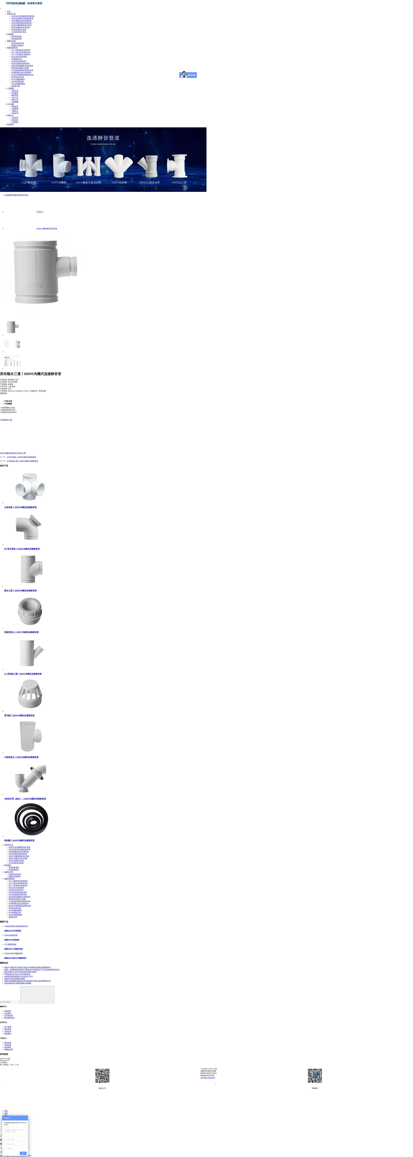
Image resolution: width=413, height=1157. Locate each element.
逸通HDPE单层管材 (11, 940)
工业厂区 (14, 97)
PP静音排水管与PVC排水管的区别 (17, 974)
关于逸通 (10, 104)
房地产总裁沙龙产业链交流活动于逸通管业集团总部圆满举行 (27, 967)
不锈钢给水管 (16, 59)
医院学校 (14, 95)
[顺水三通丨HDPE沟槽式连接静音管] (30, 586)
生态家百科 (8, 1015)
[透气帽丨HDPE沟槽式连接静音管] (30, 711)
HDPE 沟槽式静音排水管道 (19, 856)
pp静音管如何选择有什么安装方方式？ (19, 976)
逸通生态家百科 (17, 45)
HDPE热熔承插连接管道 (18, 854)
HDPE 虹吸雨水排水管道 (18, 858)
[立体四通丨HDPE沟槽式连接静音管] (30, 503)
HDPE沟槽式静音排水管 (9, 453)
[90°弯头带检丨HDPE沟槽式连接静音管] (30, 544)
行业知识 (14, 118)
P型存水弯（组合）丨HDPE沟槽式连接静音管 (25, 799)
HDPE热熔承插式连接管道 (21, 23)
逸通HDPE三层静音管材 (13, 949)
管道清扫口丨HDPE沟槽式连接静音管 (21, 632)
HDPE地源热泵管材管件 (20, 63)
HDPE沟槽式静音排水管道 (21, 25)
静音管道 (7, 1043)
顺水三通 (22, 453)
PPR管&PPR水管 (17, 43)
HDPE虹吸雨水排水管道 (20, 27)
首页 (9, 11)
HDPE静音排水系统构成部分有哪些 (17, 983)
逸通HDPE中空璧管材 (12, 931)
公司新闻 (14, 122)
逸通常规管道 (12, 48)
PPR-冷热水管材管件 (16, 888)
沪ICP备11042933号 (207, 1078)
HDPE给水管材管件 (18, 61)
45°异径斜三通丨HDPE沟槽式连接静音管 (22, 461)
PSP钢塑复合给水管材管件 (21, 72)
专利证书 (14, 113)
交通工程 (14, 90)
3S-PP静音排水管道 (18, 32)
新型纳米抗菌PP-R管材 (20, 68)
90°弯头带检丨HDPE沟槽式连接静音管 (22, 549)
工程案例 (10, 88)
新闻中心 (10, 115)
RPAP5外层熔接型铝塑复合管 (22, 75)
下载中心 (14, 111)
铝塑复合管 (15, 86)
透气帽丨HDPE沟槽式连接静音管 (19, 715)
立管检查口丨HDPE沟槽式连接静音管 (21, 757)
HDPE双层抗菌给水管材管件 (22, 66)
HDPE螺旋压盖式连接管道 (21, 20)
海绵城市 (10, 34)
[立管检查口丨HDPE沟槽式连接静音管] (30, 753)
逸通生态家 (11, 41)
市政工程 (14, 99)
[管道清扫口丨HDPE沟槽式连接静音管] (30, 628)
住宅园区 (14, 93)
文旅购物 (14, 102)
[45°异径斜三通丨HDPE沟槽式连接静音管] (30, 669)
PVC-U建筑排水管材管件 (20, 50)
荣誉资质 (14, 106)
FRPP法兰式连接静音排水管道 (22, 16)
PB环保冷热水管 (17, 77)
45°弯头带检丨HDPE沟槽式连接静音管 (21, 457)
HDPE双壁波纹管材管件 (18, 892)
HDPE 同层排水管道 (16, 861)
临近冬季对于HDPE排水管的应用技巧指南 (20, 972)
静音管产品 (11, 14)
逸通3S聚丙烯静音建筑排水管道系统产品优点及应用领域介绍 (27, 981)
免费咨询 (3, 393)
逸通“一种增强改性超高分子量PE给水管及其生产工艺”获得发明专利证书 (31, 970)
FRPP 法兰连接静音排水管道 (19, 847)
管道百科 (14, 120)
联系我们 (10, 124)
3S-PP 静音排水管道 (16, 863)
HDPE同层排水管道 (18, 30)
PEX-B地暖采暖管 (18, 84)
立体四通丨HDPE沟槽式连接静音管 (20, 507)
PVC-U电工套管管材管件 (20, 52)
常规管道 (7, 1045)
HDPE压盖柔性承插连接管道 (22, 18)
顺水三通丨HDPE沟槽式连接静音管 (20, 590)
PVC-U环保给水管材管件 (20, 54)
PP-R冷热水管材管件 (19, 57)
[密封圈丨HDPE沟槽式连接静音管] (30, 836)
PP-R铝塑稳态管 (17, 81)
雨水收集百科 (16, 39)
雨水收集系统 (16, 36)
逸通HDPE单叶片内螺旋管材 (15, 958)
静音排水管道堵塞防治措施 (14, 979)
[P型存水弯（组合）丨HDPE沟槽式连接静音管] (30, 794)
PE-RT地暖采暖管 (18, 79)
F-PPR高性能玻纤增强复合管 (22, 70)
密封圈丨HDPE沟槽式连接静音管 (19, 840)
